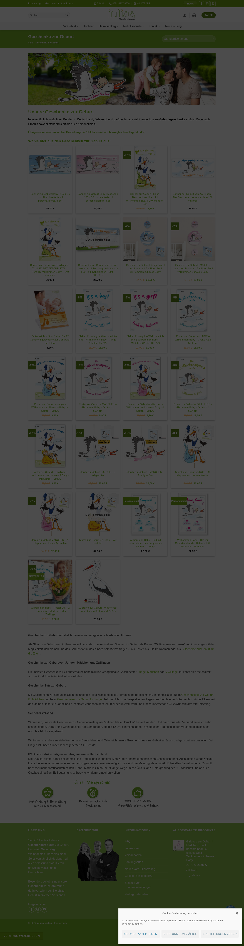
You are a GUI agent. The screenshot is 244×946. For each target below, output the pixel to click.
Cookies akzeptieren (140, 933)
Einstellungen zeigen (220, 933)
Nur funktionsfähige (180, 933)
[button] (237, 913)
